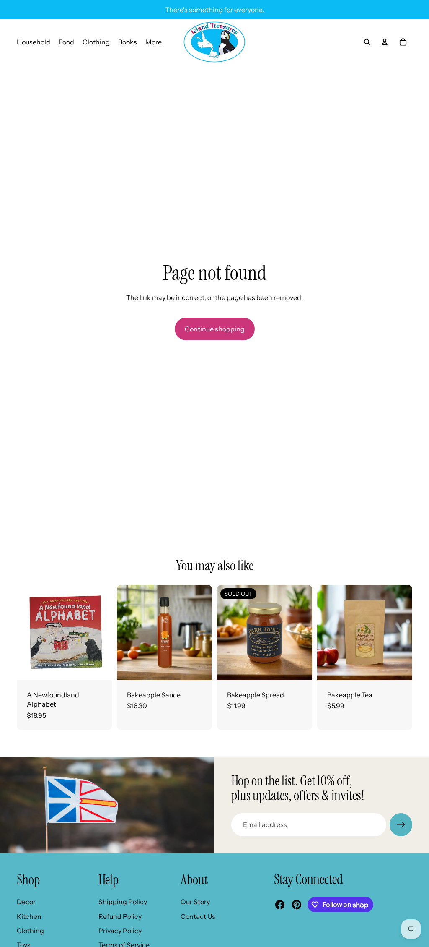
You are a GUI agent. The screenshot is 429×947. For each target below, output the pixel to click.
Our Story (195, 901)
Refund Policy (120, 916)
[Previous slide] (123, 632)
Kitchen (29, 916)
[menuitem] (153, 42)
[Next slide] (205, 632)
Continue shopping (215, 329)
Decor (26, 901)
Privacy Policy (120, 930)
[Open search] (367, 42)
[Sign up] (401, 824)
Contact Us (198, 916)
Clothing (30, 930)
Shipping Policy (122, 901)
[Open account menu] (384, 42)
